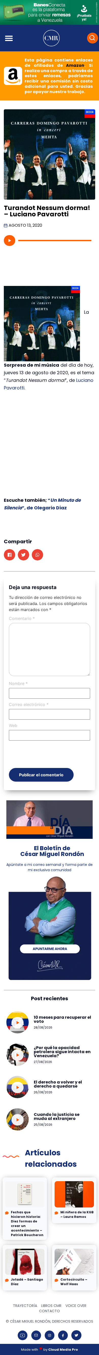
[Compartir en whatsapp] (37, 554)
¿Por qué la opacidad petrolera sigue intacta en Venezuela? (62, 1052)
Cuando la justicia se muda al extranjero (56, 1116)
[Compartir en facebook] (9, 554)
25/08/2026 (43, 1124)
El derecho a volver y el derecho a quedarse (58, 1084)
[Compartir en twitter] (23, 554)
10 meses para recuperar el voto (62, 1019)
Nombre (18, 683)
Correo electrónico (28, 704)
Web (13, 725)
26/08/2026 (43, 1092)
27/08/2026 (43, 1062)
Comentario (22, 618)
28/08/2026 (43, 1027)
